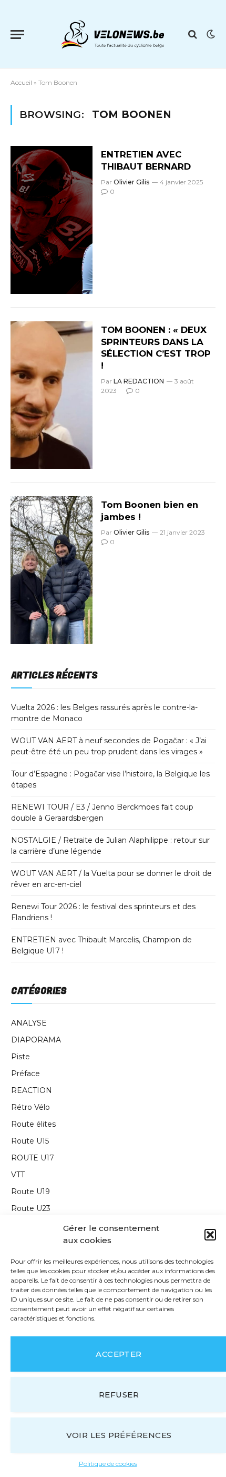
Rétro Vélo (30, 1107)
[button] (210, 1234)
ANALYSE (29, 1023)
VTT (18, 1174)
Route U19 (30, 1191)
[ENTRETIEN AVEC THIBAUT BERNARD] (52, 219)
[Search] (192, 34)
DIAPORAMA (36, 1040)
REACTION (31, 1090)
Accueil (21, 82)
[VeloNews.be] (112, 34)
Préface (25, 1073)
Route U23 (30, 1208)
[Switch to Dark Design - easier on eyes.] (209, 34)
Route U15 (30, 1141)
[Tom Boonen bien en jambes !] (52, 570)
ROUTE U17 (32, 1158)
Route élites (33, 1124)
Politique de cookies (108, 1464)
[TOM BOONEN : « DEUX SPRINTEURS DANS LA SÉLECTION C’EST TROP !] (52, 395)
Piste (20, 1056)
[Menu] (17, 34)
